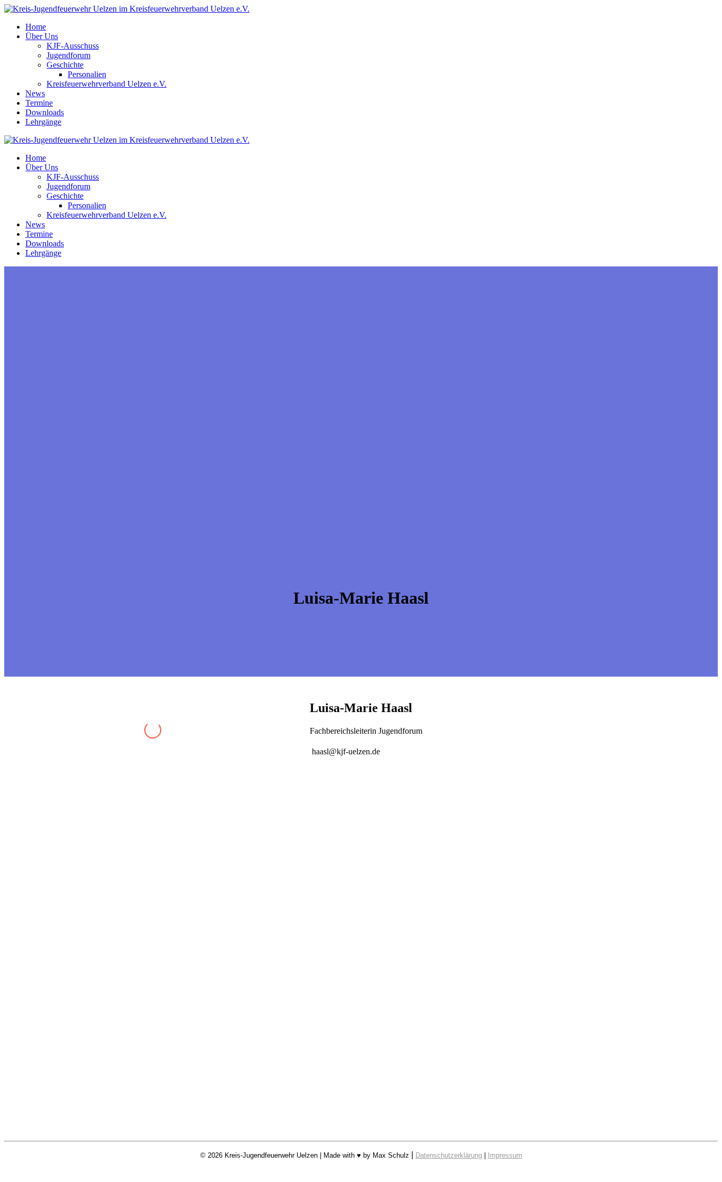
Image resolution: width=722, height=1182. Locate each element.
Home (35, 26)
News (35, 93)
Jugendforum (68, 55)
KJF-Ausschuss (73, 45)
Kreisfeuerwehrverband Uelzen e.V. (106, 83)
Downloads (44, 112)
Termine (39, 102)
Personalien (87, 74)
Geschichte (65, 64)
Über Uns (41, 36)
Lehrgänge (43, 121)
